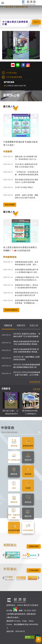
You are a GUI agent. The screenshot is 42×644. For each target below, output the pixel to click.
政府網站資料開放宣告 (16, 614)
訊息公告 (34, 325)
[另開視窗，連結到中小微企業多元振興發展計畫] (21, 6)
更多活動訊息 (35, 382)
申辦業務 (7, 428)
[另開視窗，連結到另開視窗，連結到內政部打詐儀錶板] (21, 578)
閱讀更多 (36, 22)
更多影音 (36, 389)
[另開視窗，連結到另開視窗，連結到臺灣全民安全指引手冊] (9, 578)
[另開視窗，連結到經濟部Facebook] (23, 65)
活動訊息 (8, 325)
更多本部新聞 (9, 204)
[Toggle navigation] (2, 3)
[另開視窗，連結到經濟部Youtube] (13, 65)
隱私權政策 (31, 614)
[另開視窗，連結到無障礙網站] (29, 637)
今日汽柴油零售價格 (14, 77)
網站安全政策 (12, 617)
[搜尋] (39, 432)
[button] (38, 639)
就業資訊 (21, 325)
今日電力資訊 (11, 73)
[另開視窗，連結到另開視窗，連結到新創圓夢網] (29, 555)
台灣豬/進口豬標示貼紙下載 (16, 85)
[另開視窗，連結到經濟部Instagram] (28, 65)
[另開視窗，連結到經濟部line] (18, 65)
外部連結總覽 (33, 570)
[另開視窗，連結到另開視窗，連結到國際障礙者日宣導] (32, 578)
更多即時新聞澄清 (11, 310)
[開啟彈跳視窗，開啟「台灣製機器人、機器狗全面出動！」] (21, 45)
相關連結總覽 (33, 546)
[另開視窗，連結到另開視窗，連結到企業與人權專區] (12, 555)
